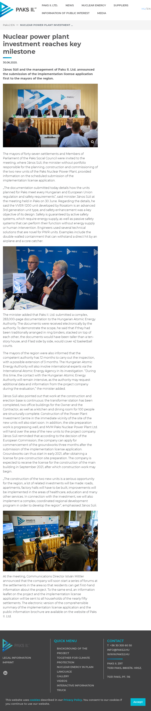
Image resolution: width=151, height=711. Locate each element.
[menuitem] (51, 5)
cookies (35, 700)
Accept (138, 702)
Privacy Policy (73, 700)
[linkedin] (5, 673)
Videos (62, 681)
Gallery (63, 676)
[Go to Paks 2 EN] (18, 9)
